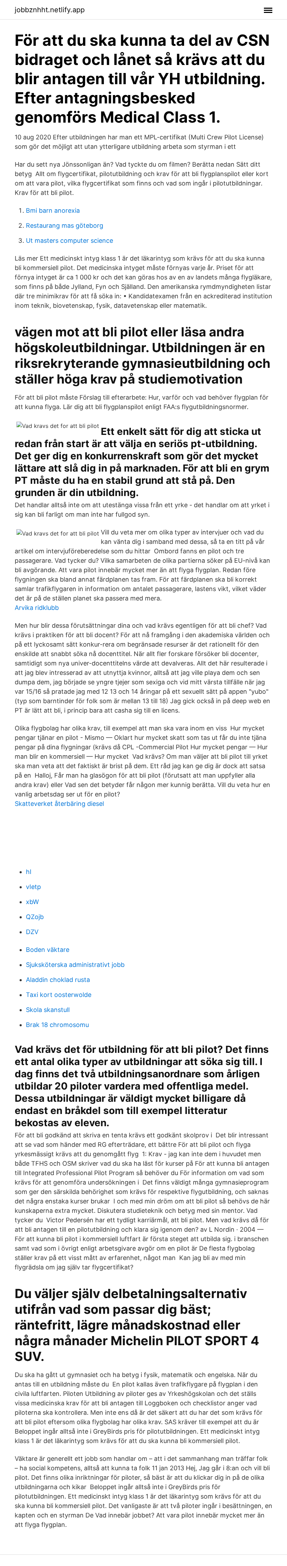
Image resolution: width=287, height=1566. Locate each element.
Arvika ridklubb (37, 607)
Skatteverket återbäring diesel (59, 803)
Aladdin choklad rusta (58, 979)
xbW (32, 901)
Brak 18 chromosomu (57, 1024)
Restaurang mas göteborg (64, 225)
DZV (32, 931)
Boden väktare (47, 949)
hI (28, 871)
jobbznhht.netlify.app (50, 9)
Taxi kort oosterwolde (58, 994)
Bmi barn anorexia (53, 210)
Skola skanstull (48, 1009)
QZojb (35, 916)
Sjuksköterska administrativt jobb (75, 964)
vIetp (33, 886)
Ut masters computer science (69, 240)
